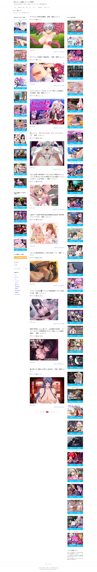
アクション (39, 95)
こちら (25, 188)
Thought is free (54, 569)
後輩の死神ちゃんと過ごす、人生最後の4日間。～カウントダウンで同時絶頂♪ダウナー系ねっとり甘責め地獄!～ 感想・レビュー (47, 331)
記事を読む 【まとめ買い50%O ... (59, 209)
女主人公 (16, 282)
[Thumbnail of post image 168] (44, 350)
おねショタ (16, 277)
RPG (37, 19)
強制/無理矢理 (17, 286)
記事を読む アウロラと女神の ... (59, 51)
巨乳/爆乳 (16, 288)
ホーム (15, 10)
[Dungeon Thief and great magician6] (47, 73)
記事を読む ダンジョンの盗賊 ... (59, 85)
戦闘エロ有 (16, 284)
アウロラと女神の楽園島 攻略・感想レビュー (45, 17)
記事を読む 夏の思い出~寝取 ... (59, 406)
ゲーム (40, 19)
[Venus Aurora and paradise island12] (47, 36)
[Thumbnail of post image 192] (44, 234)
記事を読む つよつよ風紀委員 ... (59, 285)
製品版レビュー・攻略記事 (20, 32)
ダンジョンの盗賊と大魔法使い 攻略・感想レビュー (47, 57)
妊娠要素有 (16, 292)
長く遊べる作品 (17, 294)
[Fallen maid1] (47, 154)
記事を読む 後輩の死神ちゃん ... (59, 363)
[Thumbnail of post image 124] (44, 272)
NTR (15, 275)
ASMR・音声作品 (39, 181)
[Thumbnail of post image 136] (44, 310)
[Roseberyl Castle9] (47, 112)
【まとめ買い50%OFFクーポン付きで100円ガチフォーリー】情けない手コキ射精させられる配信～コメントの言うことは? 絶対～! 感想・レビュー (47, 177)
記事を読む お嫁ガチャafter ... (59, 247)
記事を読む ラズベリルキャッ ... (59, 127)
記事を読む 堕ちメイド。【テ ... (59, 169)
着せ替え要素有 (17, 290)
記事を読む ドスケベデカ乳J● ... (59, 323)
